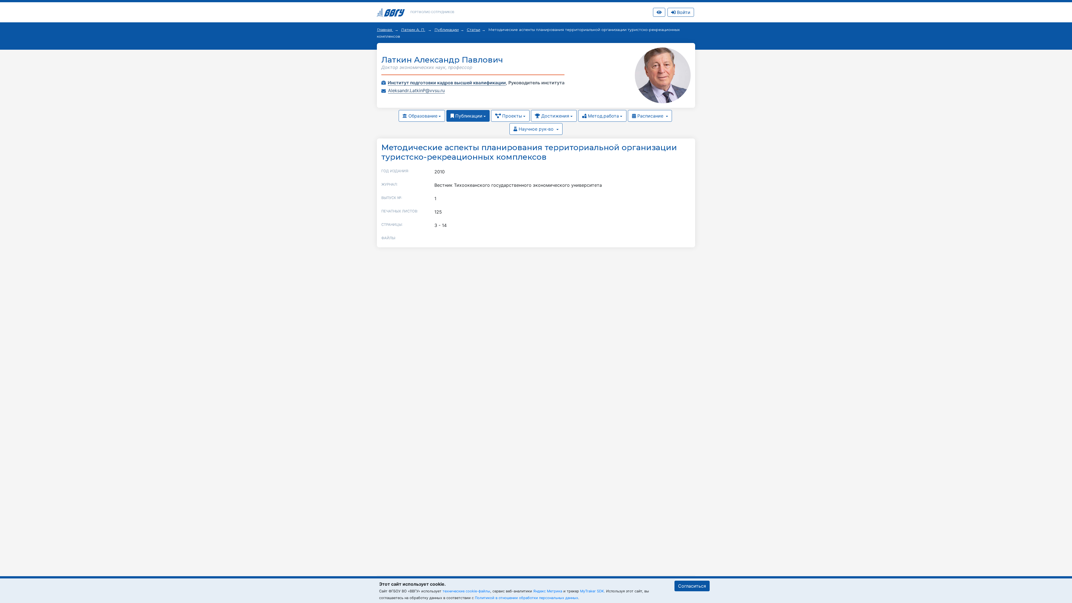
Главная (385, 29)
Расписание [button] (650, 116)
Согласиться (692, 586)
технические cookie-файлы (466, 591)
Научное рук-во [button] (536, 129)
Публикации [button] (468, 116)
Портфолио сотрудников (432, 12)
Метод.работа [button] (603, 116)
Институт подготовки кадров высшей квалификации (447, 82)
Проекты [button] (511, 116)
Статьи (473, 29)
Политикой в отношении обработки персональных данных (526, 598)
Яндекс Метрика (547, 591)
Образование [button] (422, 116)
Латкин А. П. (413, 29)
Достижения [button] (554, 116)
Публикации (446, 29)
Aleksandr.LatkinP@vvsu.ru (416, 90)
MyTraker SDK (592, 591)
